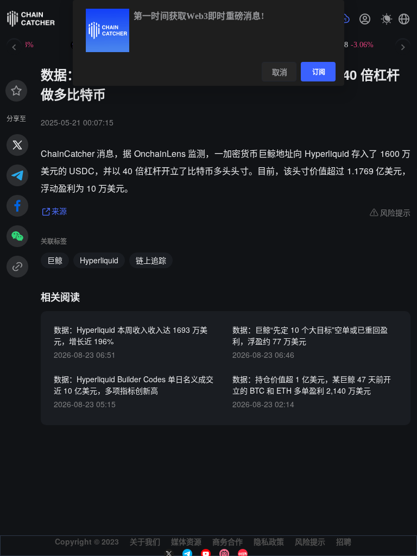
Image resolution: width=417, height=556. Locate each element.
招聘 (343, 541)
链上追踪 (151, 260)
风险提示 (310, 541)
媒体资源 (186, 541)
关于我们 (145, 541)
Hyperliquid (99, 260)
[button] (403, 19)
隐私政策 (269, 541)
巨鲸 (54, 260)
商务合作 (227, 541)
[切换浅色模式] (386, 19)
